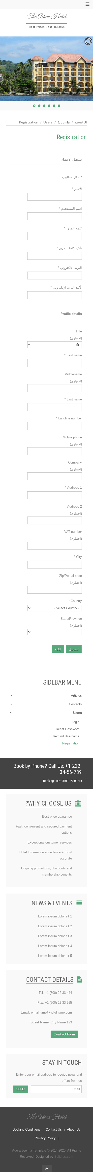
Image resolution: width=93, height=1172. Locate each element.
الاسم (77, 189)
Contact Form (64, 1034)
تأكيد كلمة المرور (69, 248)
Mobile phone (72, 437)
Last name (73, 399)
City (78, 557)
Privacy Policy (45, 1138)
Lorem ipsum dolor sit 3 (55, 936)
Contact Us (54, 1129)
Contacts (75, 704)
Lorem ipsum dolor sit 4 (55, 946)
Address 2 (74, 506)
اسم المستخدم (70, 208)
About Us (73, 1129)
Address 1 (73, 487)
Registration (70, 743)
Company (75, 462)
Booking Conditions (26, 1129)
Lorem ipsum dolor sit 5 (55, 956)
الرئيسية (81, 122)
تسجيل (74, 649)
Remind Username (66, 736)
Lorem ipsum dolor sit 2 (55, 926)
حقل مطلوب (72, 177)
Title (79, 331)
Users (77, 713)
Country (75, 601)
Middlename (73, 374)
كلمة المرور (73, 228)
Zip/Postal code (70, 576)
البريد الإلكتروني (70, 268)
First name (73, 355)
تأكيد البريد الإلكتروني (66, 287)
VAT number (73, 532)
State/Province (71, 618)
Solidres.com (63, 1156)
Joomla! (64, 122)
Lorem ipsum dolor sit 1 (55, 916)
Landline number (69, 418)
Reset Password (67, 729)
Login (75, 722)
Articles (76, 695)
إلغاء (58, 649)
